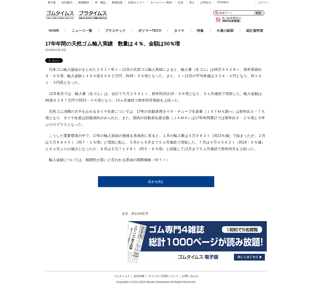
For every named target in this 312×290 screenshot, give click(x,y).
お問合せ (205, 2)
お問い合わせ (190, 276)
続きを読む (156, 181)
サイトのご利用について (163, 276)
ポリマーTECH (149, 30)
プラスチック (115, 30)
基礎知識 (116, 2)
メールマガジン (227, 20)
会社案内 (66, 2)
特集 (200, 30)
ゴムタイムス (122, 276)
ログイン (263, 2)
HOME (54, 30)
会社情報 (139, 276)
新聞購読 (83, 2)
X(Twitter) (223, 2)
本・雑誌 (100, 2)
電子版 (52, 2)
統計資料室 (254, 30)
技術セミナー (136, 2)
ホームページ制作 (161, 2)
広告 (180, 2)
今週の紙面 (225, 30)
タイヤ (179, 30)
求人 (192, 2)
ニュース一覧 (82, 30)
